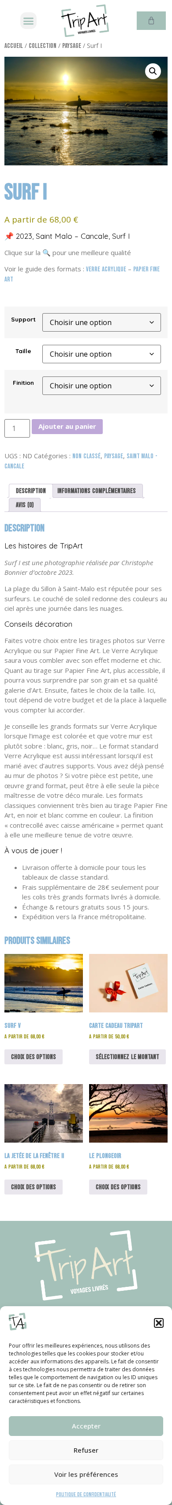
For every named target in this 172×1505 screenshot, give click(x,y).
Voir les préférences (86, 1474)
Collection (42, 46)
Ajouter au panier (67, 426)
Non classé (86, 456)
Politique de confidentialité (86, 1494)
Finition (23, 383)
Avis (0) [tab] (25, 505)
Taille (23, 351)
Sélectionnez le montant (127, 1057)
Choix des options (33, 1057)
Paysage (71, 46)
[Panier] (151, 20)
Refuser (86, 1450)
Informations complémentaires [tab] (96, 491)
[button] (158, 1323)
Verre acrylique (106, 269)
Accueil (13, 46)
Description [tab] (31, 491)
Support (23, 319)
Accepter (86, 1425)
